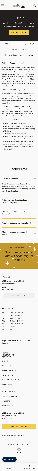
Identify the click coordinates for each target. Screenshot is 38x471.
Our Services (8, 366)
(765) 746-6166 (21, 49)
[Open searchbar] (35, 6)
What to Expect (9, 375)
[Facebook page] (19, 450)
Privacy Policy (9, 391)
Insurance (7, 384)
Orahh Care (8, 406)
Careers (6, 401)
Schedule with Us (19, 32)
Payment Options (10, 380)
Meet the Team (9, 370)
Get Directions (19, 295)
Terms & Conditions (11, 396)
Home (5, 361)
